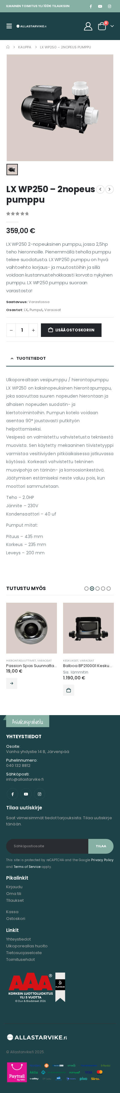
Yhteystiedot (18, 939)
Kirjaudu (14, 887)
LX (26, 309)
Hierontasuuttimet (21, 660)
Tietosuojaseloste (24, 953)
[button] (11, 26)
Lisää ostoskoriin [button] (68, 690)
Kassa (12, 912)
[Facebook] (90, 6)
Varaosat (52, 309)
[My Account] (88, 26)
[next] (109, 189)
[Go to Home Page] (8, 47)
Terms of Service (27, 866)
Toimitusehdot (20, 959)
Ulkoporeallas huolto (27, 946)
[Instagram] (110, 6)
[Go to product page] (31, 628)
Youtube (26, 794)
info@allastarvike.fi (25, 779)
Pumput (36, 309)
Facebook (12, 794)
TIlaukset (15, 900)
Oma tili (13, 894)
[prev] (100, 189)
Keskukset (70, 660)
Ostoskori (15, 918)
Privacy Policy (102, 860)
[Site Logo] (31, 26)
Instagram (39, 794)
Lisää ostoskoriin (74, 330)
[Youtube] (100, 6)
